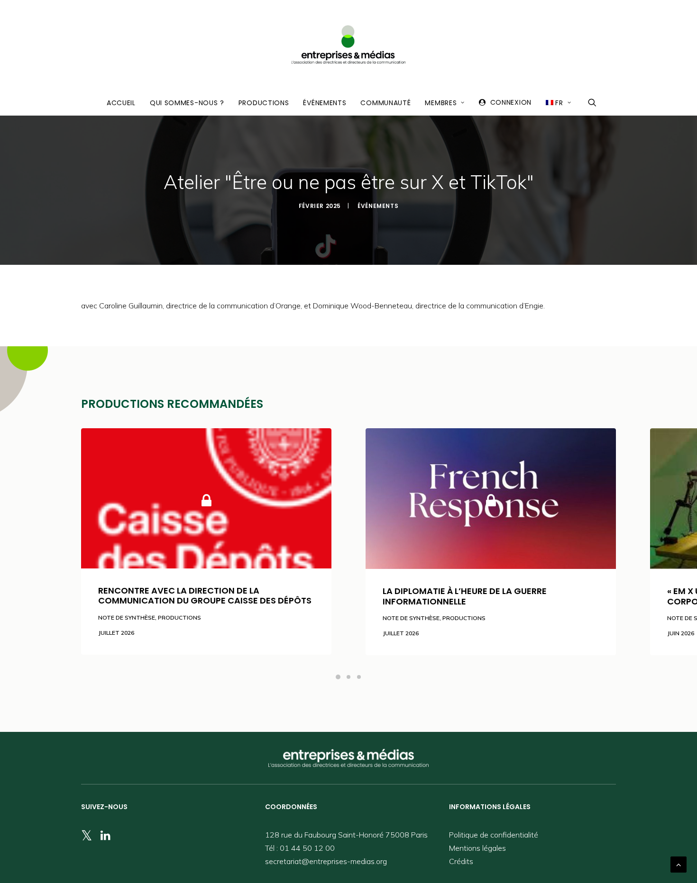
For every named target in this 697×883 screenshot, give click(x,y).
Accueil (121, 103)
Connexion (511, 102)
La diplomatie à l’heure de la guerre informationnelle (465, 596)
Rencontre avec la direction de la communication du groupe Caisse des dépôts (205, 596)
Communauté (385, 103)
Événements (324, 103)
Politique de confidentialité (493, 834)
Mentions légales (477, 848)
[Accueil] (348, 758)
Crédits (461, 861)
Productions (263, 103)
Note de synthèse (126, 617)
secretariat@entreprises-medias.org (326, 861)
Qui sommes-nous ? (187, 103)
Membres (441, 103)
